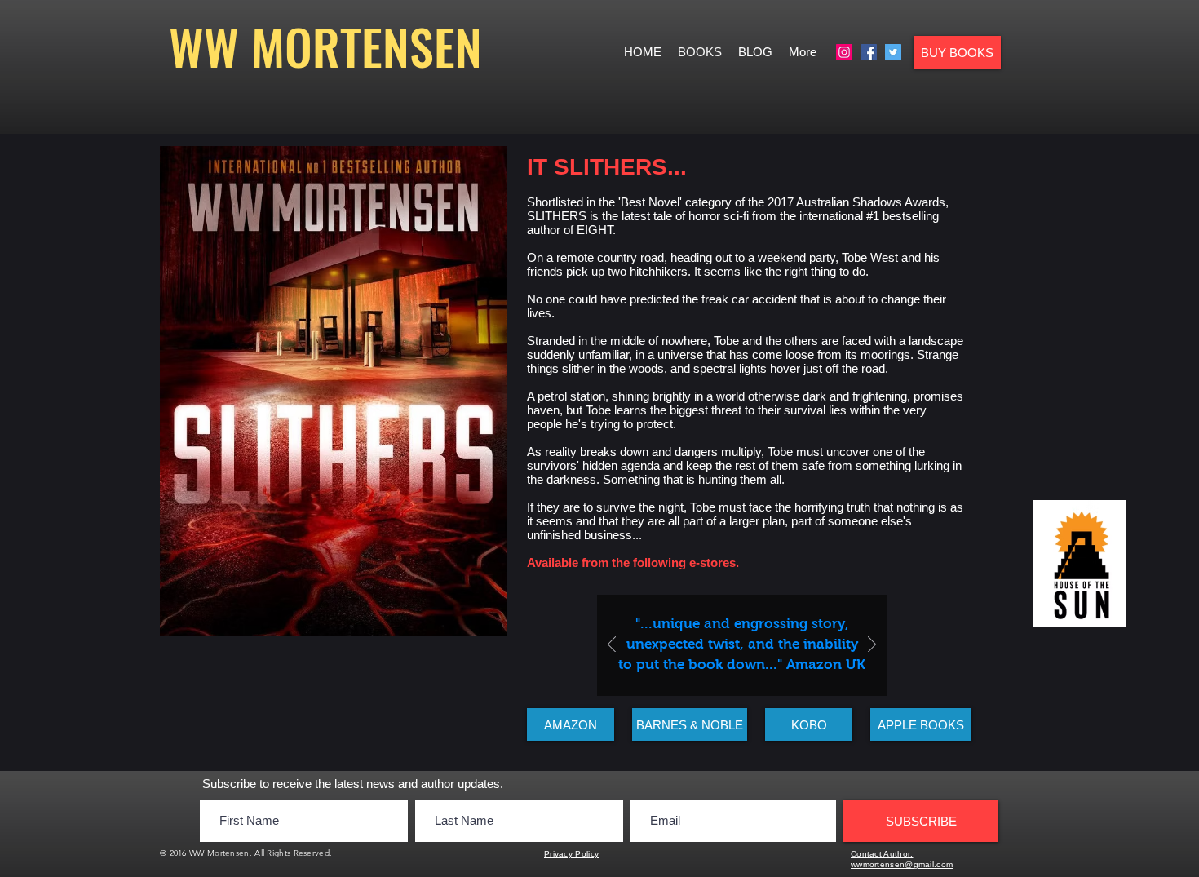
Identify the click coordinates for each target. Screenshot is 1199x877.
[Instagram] (844, 52)
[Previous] (612, 645)
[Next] (872, 645)
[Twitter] (893, 52)
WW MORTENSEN (325, 45)
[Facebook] (869, 52)
